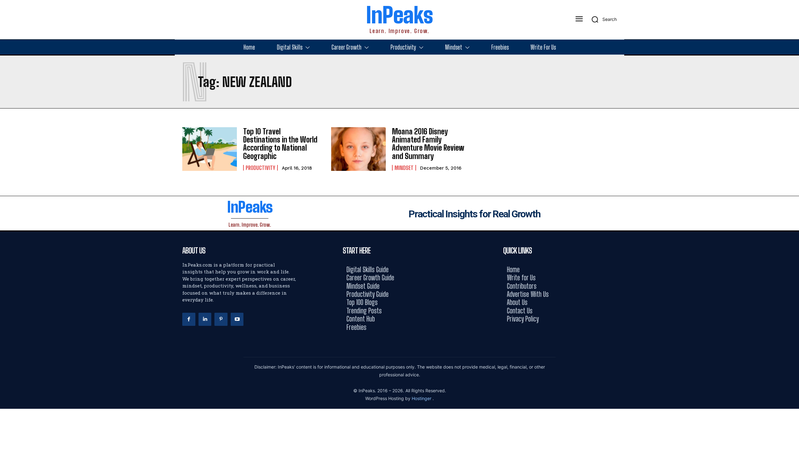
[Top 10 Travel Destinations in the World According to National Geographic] (209, 149)
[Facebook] (188, 319)
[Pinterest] (221, 319)
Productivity (260, 168)
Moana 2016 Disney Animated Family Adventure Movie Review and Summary (428, 144)
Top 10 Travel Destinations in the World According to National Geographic (280, 144)
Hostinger (422, 398)
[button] (602, 19)
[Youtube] (237, 319)
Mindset (404, 168)
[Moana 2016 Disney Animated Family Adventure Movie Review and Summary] (358, 149)
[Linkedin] (205, 319)
